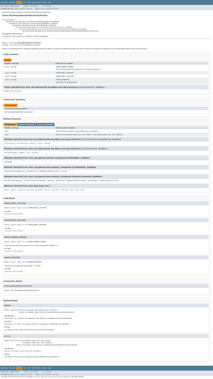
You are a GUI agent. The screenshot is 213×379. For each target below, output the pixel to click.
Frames (26, 6)
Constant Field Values (13, 214)
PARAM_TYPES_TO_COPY (12, 91)
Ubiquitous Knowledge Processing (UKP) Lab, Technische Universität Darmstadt (44, 376)
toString (64, 190)
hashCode (38, 190)
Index (44, 2)
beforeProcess (22, 143)
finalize (21, 190)
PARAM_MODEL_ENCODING (65, 73)
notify (47, 190)
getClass (30, 190)
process (59, 134)
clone (6, 190)
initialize (60, 131)
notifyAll (55, 190)
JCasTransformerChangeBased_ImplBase (24, 45)
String (13, 67)
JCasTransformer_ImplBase (91, 87)
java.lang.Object (8, 20)
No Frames (34, 6)
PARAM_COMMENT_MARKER (65, 67)
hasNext (22, 152)
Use (24, 2)
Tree (29, 2)
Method (29, 9)
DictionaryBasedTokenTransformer (18, 112)
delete (32, 143)
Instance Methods (26, 124)
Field (17, 9)
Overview (4, 2)
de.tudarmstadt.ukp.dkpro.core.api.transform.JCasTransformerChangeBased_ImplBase (53, 29)
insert (39, 143)
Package (12, 2)
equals (13, 190)
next (28, 152)
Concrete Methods (45, 124)
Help (49, 2)
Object (47, 186)
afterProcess (9, 143)
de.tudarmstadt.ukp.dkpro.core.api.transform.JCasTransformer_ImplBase (44, 27)
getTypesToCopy (10, 152)
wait (72, 190)
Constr (22, 9)
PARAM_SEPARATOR (62, 79)
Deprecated (36, 2)
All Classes (46, 6)
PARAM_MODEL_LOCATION (65, 76)
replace (47, 143)
